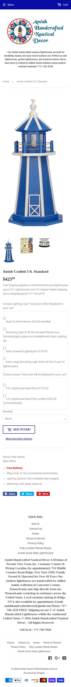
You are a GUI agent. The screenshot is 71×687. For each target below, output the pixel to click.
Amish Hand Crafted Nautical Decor (38, 668)
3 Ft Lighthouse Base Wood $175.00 (27, 388)
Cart (65, 4)
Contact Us (35, 528)
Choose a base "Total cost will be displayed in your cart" (35, 374)
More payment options (19, 438)
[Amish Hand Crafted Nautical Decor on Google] (57, 658)
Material (7, 411)
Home (6, 81)
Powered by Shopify (34, 673)
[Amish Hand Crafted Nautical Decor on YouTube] (64, 658)
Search (35, 523)
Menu (11, 4)
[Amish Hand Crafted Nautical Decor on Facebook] (50, 658)
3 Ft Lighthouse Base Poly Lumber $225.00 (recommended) (29, 400)
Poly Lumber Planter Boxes (35, 548)
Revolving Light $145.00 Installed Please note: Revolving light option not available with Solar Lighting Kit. (35, 336)
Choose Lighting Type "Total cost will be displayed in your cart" (33, 305)
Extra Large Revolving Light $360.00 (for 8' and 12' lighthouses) (34, 364)
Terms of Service (35, 538)
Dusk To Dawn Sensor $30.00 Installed (28, 321)
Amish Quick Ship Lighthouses (35, 553)
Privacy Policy (35, 543)
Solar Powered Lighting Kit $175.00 (26, 351)
